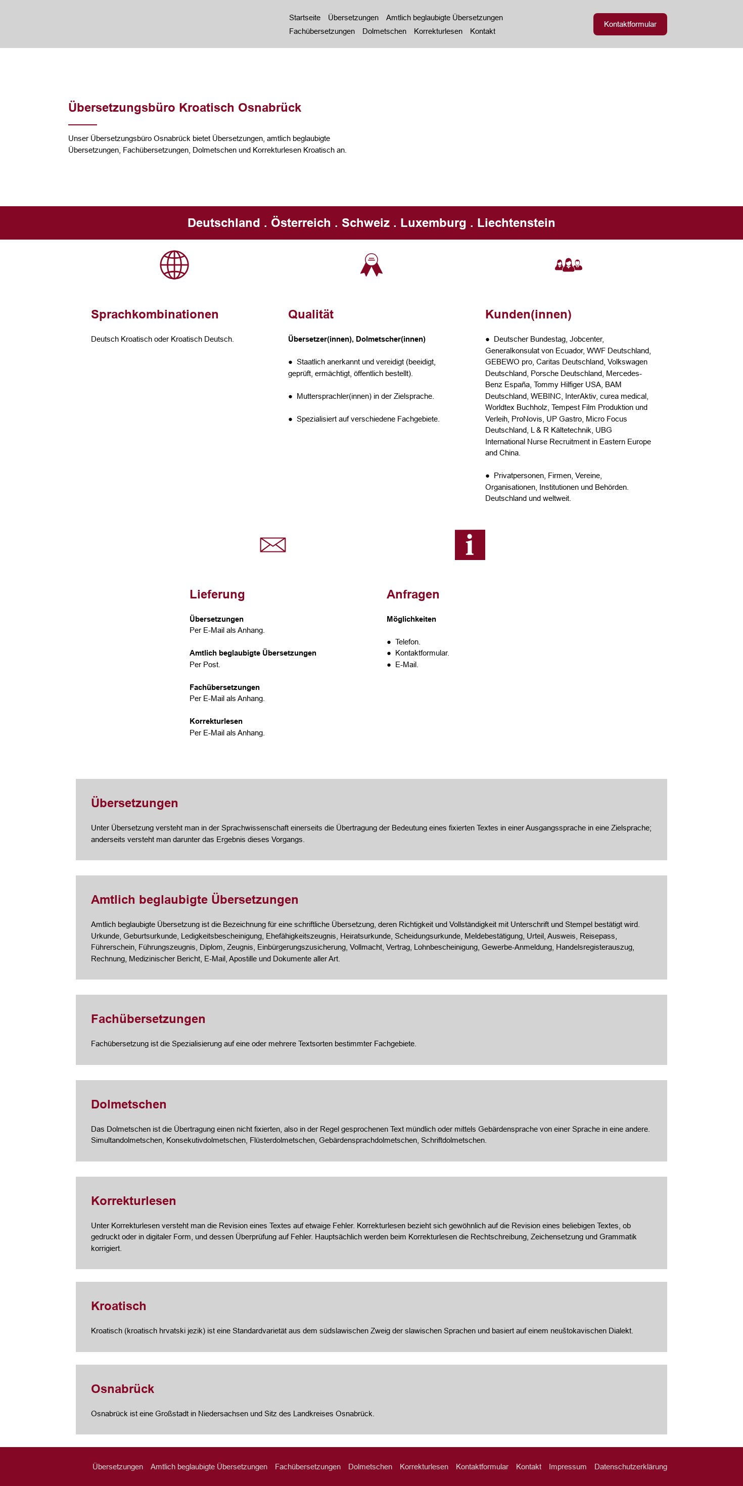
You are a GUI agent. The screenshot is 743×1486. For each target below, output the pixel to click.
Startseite (304, 17)
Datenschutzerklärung (630, 1466)
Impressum (568, 1466)
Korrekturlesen (438, 31)
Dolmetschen (384, 31)
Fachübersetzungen (322, 31)
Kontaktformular (482, 1466)
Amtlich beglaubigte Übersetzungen (444, 17)
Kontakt (482, 31)
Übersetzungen (353, 17)
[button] (630, 24)
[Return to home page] (165, 24)
